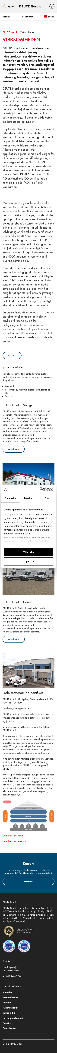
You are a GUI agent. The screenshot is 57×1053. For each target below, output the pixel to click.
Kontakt (7, 1002)
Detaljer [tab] (28, 498)
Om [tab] (47, 498)
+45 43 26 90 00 (12, 976)
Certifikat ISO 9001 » (14, 835)
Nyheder (7, 992)
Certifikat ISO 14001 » (14, 841)
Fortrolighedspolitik (13, 1018)
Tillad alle (28, 552)
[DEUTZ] (30, 6)
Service (6, 16)
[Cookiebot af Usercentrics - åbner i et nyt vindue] (40, 489)
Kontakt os (12, 355)
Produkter (27, 16)
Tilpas (26, 561)
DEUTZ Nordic (10, 32)
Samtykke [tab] (10, 498)
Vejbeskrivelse (13, 449)
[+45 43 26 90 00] (51, 6)
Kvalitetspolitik (10, 1007)
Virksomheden (10, 997)
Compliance (9, 1028)
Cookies (7, 1023)
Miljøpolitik (9, 1012)
